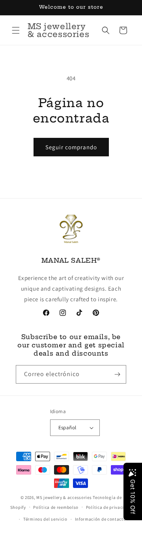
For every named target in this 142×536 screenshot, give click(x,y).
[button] (15, 30)
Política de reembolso (55, 507)
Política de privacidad (109, 507)
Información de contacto (100, 519)
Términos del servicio (45, 519)
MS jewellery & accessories (64, 497)
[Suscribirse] (117, 374)
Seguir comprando (71, 147)
